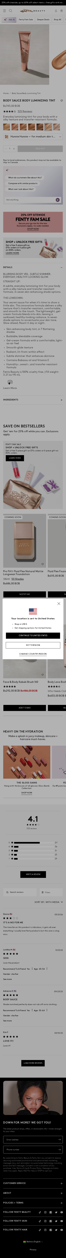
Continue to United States (33, 635)
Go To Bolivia (33, 645)
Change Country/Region (33, 654)
